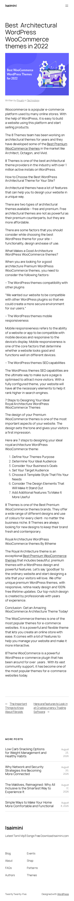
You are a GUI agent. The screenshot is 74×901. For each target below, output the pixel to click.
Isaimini (11, 5)
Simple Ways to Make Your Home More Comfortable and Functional (29, 804)
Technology (33, 100)
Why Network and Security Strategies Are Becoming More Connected (24, 770)
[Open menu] (67, 6)
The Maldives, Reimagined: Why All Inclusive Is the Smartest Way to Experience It (30, 788)
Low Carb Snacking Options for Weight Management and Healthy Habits (25, 752)
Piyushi (20, 100)
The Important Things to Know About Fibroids (16, 707)
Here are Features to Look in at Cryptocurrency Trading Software (50, 707)
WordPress (63, 894)
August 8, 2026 (65, 804)
